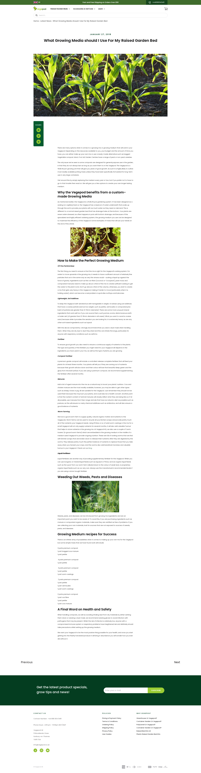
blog (90, 448)
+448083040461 (158, 2)
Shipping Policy (108, 728)
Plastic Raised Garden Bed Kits (148, 734)
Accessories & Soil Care (83, 9)
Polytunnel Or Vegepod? (146, 724)
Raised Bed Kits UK (144, 731)
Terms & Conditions (110, 721)
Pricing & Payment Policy (111, 718)
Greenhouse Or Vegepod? (147, 718)
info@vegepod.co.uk (41, 745)
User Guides (106, 734)
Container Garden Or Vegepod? (149, 721)
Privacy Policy (107, 731)
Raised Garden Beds (59, 9)
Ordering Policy (108, 724)
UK (39, 2)
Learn (100, 9)
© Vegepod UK (38, 767)
